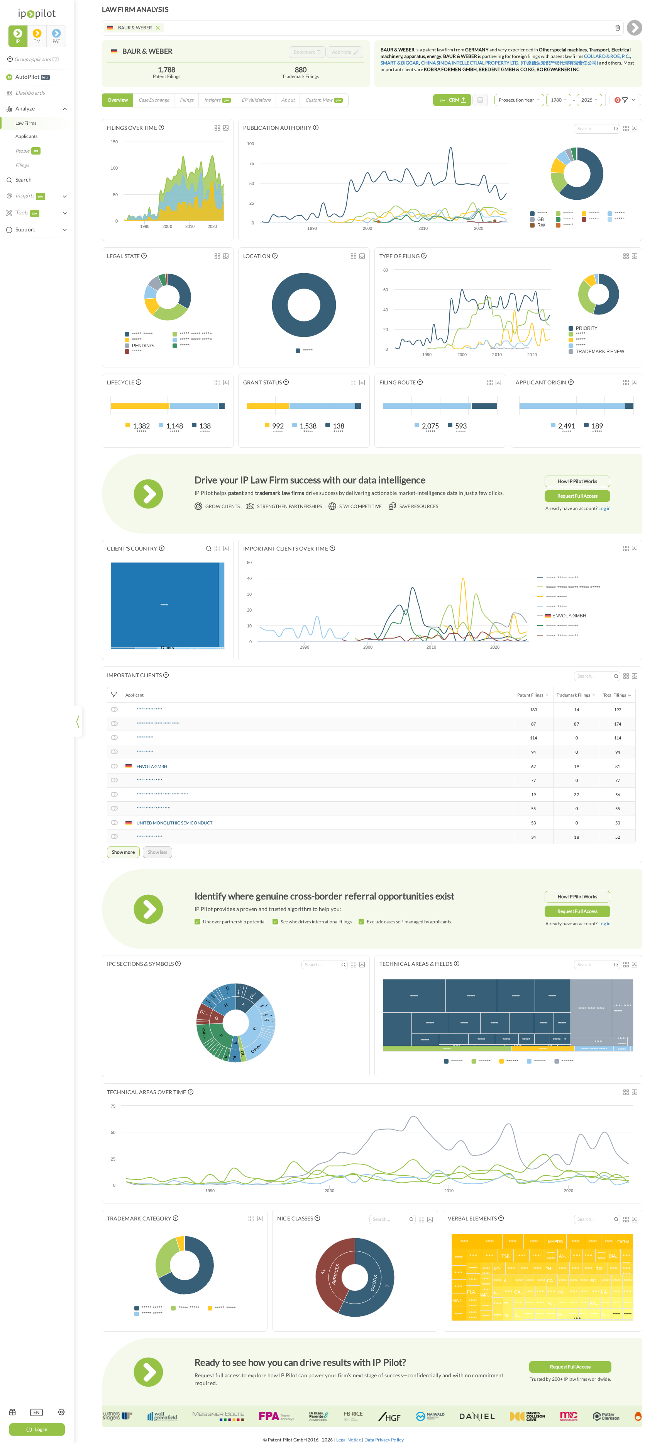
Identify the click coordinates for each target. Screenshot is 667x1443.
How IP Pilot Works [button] (578, 481)
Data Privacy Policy (384, 1440)
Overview (118, 100)
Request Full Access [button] (577, 496)
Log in (604, 508)
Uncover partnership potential (234, 922)
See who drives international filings (316, 922)
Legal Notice (348, 1440)
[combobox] (363, 28)
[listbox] (36, 1412)
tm (37, 41)
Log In (41, 1429)
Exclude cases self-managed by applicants (409, 922)
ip (17, 41)
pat (56, 41)
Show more (123, 852)
